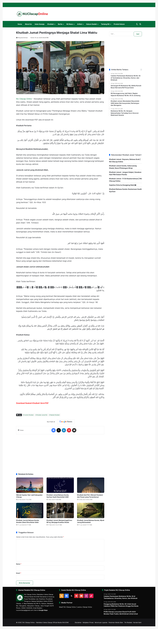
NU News (69, 24)
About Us (28, 24)
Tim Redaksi (128, 622)
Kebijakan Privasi (88, 622)
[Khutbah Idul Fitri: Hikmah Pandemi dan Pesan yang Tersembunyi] (90, 485)
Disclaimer (78, 622)
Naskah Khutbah (55, 415)
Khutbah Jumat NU (42, 415)
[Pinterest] (69, 430)
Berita (60, 24)
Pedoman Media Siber (116, 622)
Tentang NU (105, 24)
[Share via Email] (74, 430)
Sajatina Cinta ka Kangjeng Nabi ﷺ (122, 185)
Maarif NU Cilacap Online (67, 607)
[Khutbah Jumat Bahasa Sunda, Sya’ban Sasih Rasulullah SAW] (60, 485)
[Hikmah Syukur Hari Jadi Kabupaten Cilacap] (29, 485)
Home (20, 24)
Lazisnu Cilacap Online (84, 607)
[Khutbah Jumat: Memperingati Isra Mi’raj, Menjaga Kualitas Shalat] (60, 510)
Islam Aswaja (39, 24)
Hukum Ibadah (91, 24)
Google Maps (43, 610)
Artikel (79, 24)
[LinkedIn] (64, 430)
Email (18, 573)
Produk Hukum (119, 24)
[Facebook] (53, 430)
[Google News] (65, 421)
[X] (59, 430)
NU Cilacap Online (24, 99)
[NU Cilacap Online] (32, 14)
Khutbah (50, 24)
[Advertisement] (60, 453)
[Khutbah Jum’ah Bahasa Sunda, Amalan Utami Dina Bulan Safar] (29, 510)
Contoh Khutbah (29, 415)
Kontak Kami (137, 622)
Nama (18, 564)
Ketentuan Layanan (101, 622)
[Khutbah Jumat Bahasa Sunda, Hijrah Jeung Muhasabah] (90, 510)
